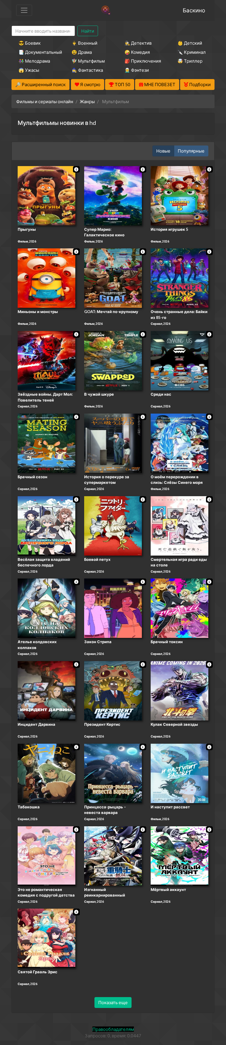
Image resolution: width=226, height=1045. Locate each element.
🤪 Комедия (137, 52)
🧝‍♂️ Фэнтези (136, 70)
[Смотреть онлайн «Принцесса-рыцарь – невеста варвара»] (113, 772)
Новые (163, 150)
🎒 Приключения (142, 60)
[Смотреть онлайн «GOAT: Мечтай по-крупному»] (113, 277)
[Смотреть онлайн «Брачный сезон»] (46, 442)
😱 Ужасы (29, 70)
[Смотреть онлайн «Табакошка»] (46, 772)
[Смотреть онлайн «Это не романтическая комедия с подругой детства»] (46, 855)
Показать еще (113, 1002)
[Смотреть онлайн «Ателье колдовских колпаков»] (46, 608)
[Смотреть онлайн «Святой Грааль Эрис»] (46, 938)
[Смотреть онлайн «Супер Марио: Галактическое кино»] (113, 195)
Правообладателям (113, 1029)
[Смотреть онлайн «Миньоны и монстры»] (46, 277)
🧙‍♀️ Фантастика (87, 70)
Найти (87, 31)
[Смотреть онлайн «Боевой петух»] (113, 525)
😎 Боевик (30, 43)
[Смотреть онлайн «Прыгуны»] (46, 195)
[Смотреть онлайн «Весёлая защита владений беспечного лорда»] (46, 525)
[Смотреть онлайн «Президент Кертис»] (113, 690)
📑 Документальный (37, 52)
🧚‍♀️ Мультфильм (88, 60)
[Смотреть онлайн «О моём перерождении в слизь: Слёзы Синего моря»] (179, 442)
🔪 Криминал (191, 52)
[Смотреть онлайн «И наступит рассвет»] (179, 772)
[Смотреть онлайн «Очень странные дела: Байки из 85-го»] (179, 277)
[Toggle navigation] (24, 10)
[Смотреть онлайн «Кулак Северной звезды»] (179, 690)
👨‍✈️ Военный (84, 43)
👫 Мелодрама (34, 60)
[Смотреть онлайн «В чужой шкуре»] (113, 360)
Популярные (191, 150)
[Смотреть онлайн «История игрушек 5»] (179, 195)
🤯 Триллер (189, 60)
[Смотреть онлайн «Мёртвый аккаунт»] (179, 855)
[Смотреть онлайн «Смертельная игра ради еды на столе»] (179, 525)
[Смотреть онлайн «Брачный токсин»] (179, 608)
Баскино (194, 10)
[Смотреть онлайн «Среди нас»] (179, 360)
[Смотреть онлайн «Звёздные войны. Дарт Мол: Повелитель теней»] (46, 360)
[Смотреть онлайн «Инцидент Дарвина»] (46, 690)
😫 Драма (82, 52)
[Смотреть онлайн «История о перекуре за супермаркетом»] (113, 442)
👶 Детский (189, 43)
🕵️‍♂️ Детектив (138, 43)
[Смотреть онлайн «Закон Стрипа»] (113, 608)
